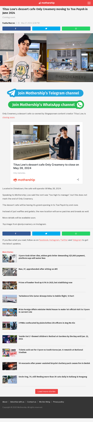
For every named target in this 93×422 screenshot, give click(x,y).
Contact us (31, 402)
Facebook (43, 240)
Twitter (64, 240)
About (4, 402)
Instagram (54, 240)
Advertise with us (17, 402)
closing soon (8, 117)
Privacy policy (58, 402)
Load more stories (46, 391)
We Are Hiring (44, 402)
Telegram (77, 240)
